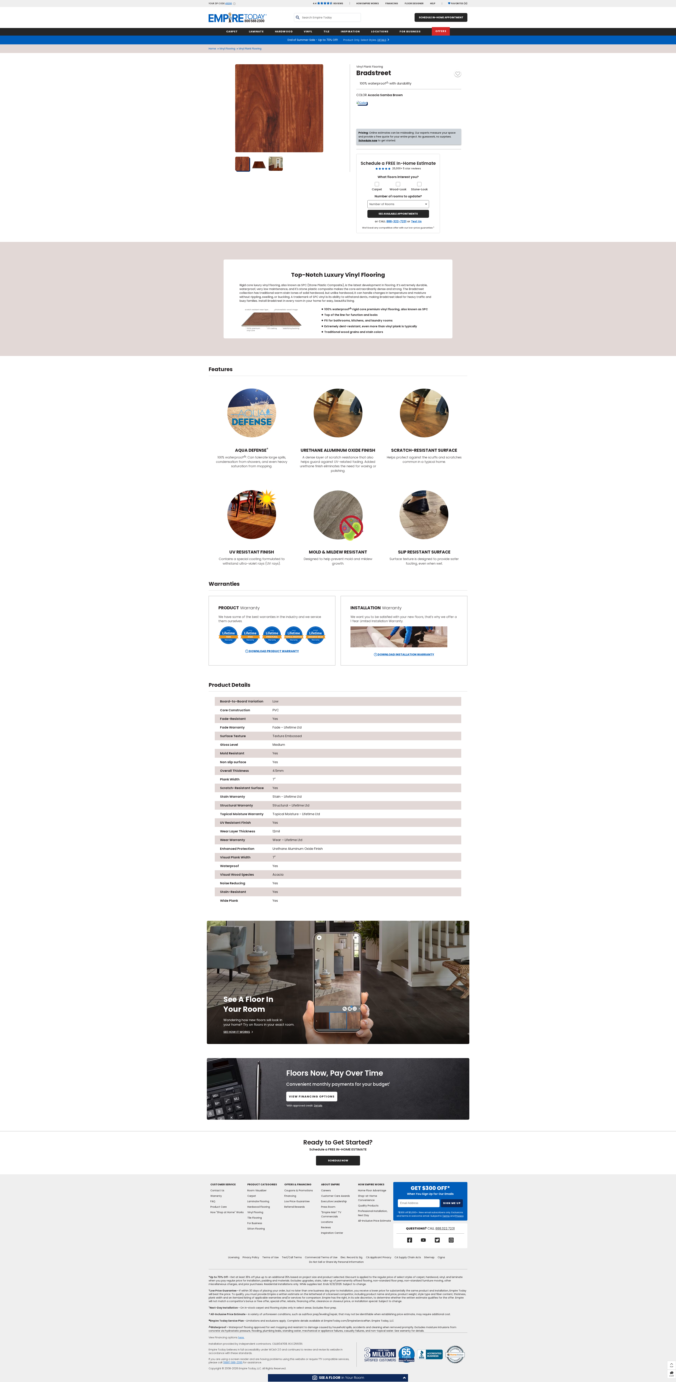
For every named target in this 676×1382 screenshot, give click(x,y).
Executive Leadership (334, 1201)
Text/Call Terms (292, 1257)
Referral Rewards (294, 1207)
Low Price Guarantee (297, 1201)
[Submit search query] (297, 17)
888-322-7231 (396, 221)
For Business (254, 1223)
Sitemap (429, 1257)
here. (241, 1337)
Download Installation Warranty (405, 654)
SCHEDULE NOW (338, 1160)
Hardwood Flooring (258, 1207)
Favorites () (459, 3)
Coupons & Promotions (298, 1190)
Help (432, 3)
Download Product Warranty (273, 651)
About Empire (330, 1184)
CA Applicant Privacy (378, 1257)
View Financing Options (312, 1097)
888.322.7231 (445, 1228)
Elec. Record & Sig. (352, 1257)
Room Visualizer (257, 1190)
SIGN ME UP (452, 1203)
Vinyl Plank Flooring (250, 48)
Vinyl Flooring (227, 48)
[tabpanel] (338, 299)
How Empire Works (371, 1184)
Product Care (218, 1207)
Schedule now (367, 140)
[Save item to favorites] (457, 73)
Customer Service (223, 1184)
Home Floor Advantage (372, 1190)
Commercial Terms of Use (321, 1257)
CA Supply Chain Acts (408, 1257)
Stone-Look (419, 189)
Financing (391, 3)
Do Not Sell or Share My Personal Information (336, 1262)
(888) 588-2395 (233, 1362)
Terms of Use (270, 1257)
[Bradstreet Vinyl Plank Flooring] (279, 108)
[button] (338, 1378)
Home (212, 48)
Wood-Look (398, 189)
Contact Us (217, 1190)
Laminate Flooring (258, 1201)
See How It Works (236, 1032)
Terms (446, 1216)
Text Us (416, 221)
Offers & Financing (297, 1184)
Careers (326, 1190)
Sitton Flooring (256, 1228)
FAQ (212, 1201)
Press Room (328, 1207)
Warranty (216, 1196)
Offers (440, 31)
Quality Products (368, 1205)
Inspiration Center (332, 1233)
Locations (327, 1222)
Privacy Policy (251, 1257)
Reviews (328, 3)
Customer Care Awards (335, 1196)
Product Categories (262, 1184)
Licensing (233, 1257)
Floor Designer (414, 3)
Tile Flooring (254, 1218)
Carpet (377, 189)
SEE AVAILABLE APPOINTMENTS (398, 213)
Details (318, 1105)
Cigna (441, 1257)
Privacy (459, 1216)
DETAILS (381, 40)
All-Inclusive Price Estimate (374, 1220)
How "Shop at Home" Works (227, 1212)
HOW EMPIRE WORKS (367, 3)
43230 (228, 3)
